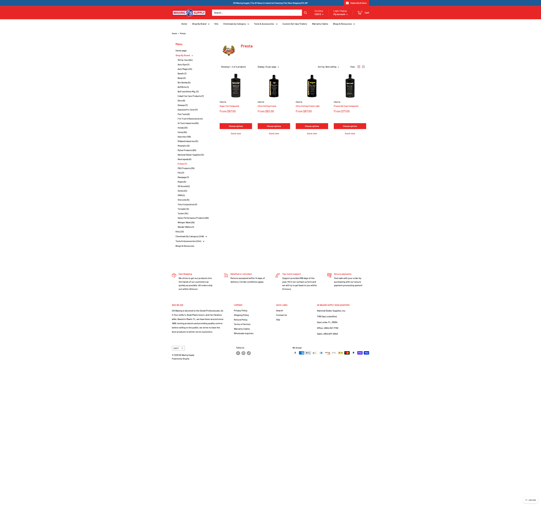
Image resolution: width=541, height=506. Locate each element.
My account (339, 14)
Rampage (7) (183, 177)
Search (279, 310)
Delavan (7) (183, 105)
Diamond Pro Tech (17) (188, 109)
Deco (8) (181, 100)
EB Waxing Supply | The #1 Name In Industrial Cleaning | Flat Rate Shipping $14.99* (270, 3)
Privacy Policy (240, 310)
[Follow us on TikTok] (249, 353)
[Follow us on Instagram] (243, 353)
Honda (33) (182, 127)
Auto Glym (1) (183, 64)
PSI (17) (181, 172)
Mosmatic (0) (183, 145)
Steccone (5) (183, 199)
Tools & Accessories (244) (189, 241)
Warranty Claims (320, 23)
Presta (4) (182, 163)
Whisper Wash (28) (186, 222)
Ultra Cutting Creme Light (308, 106)
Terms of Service (242, 324)
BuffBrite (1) (183, 87)
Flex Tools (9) (183, 114)
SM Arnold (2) (184, 186)
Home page (181, 50)
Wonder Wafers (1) (186, 227)
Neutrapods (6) (184, 159)
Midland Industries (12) (188, 141)
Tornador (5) (183, 209)
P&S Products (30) (186, 168)
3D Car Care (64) (185, 60)
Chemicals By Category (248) (190, 236)
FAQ (278, 319)
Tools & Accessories (264, 23)
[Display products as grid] (359, 66)
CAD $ (176, 348)
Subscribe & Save (358, 3)
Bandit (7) (182, 73)
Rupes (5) (182, 181)
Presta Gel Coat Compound (346, 106)
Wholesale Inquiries (243, 333)
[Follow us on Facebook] (238, 353)
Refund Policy (241, 319)
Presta (223, 102)
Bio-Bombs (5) (184, 82)
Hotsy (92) (182, 132)
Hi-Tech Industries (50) (188, 123)
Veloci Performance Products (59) (193, 218)
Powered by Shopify (180, 359)
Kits (216, 23)
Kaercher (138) (184, 136)
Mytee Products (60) (187, 150)
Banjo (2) (182, 78)
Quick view (236, 133)
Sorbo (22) (182, 190)
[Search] (305, 13)
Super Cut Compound (229, 106)
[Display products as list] (363, 66)
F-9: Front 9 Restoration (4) (190, 118)
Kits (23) (180, 231)
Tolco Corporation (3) (187, 204)
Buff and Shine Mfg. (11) (188, 91)
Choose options (236, 126)
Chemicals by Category (234, 23)
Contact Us (281, 315)
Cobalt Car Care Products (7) (191, 96)
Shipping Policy (241, 315)
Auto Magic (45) (185, 69)
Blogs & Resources (342, 23)
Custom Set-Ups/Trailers (294, 23)
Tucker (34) (183, 213)
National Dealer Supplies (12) (191, 154)
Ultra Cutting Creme (267, 106)
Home (184, 23)
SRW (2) (181, 195)
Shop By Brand (199, 23)
